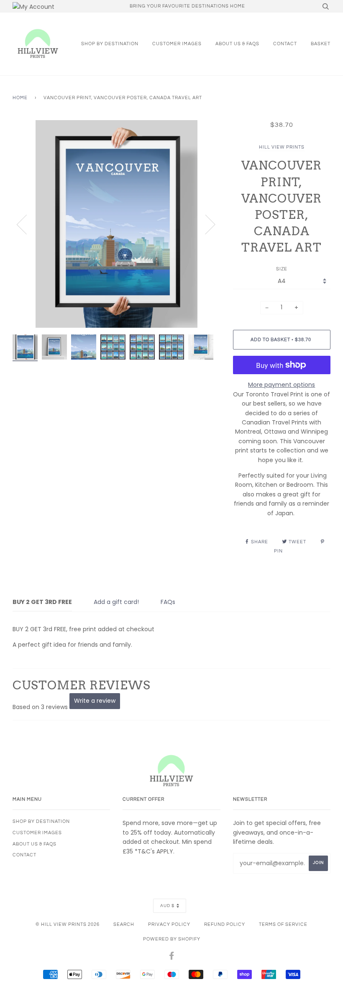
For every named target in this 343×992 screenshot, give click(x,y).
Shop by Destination (109, 43)
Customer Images (177, 43)
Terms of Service (283, 924)
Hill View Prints (282, 147)
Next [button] (205, 224)
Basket (320, 43)
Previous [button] (27, 224)
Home (20, 97)
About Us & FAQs (237, 43)
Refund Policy (224, 924)
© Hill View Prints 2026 (68, 924)
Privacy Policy (169, 924)
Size (281, 269)
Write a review (94, 700)
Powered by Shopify (171, 939)
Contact (285, 43)
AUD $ (167, 906)
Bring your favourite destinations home (187, 6)
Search (123, 924)
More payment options (281, 384)
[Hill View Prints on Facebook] (171, 957)
